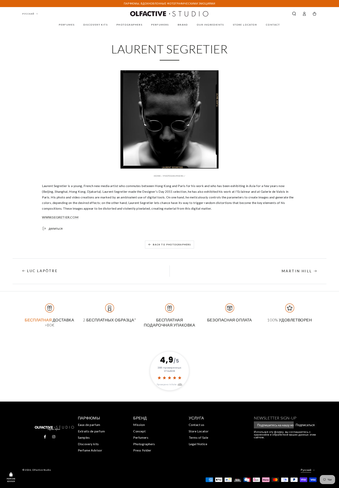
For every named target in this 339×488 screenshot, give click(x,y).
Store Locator (199, 431)
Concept (139, 431)
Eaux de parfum (89, 425)
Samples (84, 437)
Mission (139, 425)
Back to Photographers (172, 244)
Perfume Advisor (90, 450)
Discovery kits (88, 444)
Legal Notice (198, 444)
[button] (294, 13)
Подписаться (305, 425)
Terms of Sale (198, 437)
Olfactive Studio (41, 469)
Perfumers (140, 437)
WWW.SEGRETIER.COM (60, 217)
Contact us (196, 425)
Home (157, 176)
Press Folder (142, 450)
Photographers (173, 176)
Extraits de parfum (91, 431)
